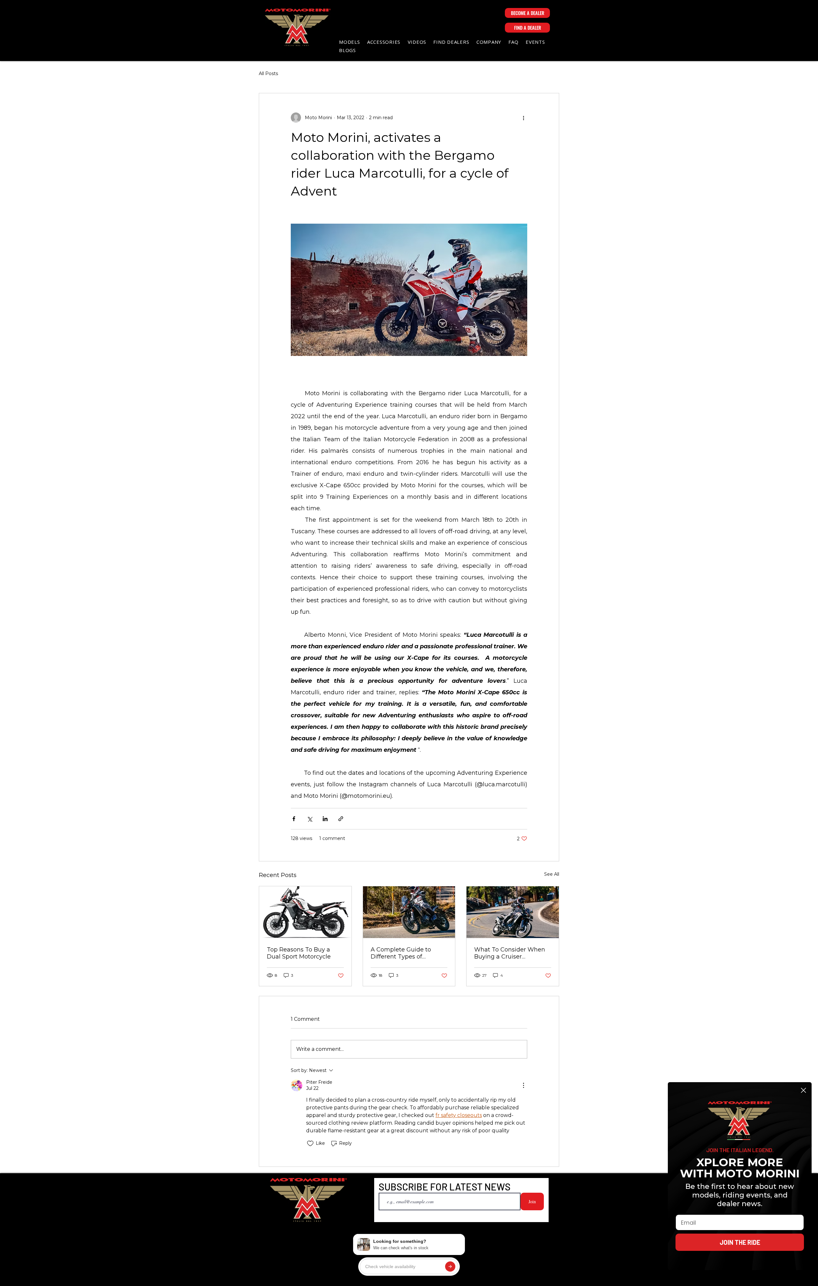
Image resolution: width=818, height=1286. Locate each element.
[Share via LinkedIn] (325, 819)
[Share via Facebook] (294, 819)
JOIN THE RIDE (740, 1242)
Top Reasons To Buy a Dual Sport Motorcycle (299, 953)
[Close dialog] (803, 1090)
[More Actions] (523, 1085)
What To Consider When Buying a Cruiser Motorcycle (509, 953)
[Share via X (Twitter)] (309, 819)
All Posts (268, 73)
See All (551, 874)
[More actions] (523, 117)
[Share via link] (341, 819)
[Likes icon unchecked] (310, 1143)
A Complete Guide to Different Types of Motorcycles (401, 953)
